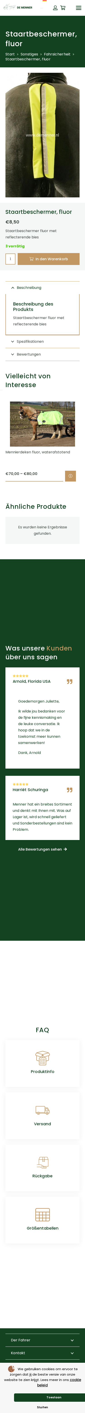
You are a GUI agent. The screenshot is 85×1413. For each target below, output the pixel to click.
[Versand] (42, 1110)
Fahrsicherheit (57, 54)
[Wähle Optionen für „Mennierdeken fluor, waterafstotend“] (70, 476)
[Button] (55, 8)
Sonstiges (29, 54)
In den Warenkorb (52, 259)
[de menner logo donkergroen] (18, 8)
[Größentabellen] (42, 1215)
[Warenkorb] (63, 8)
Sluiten (42, 1407)
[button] (78, 8)
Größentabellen (42, 1228)
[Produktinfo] (42, 1058)
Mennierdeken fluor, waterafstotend (37, 452)
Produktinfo (42, 1071)
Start (10, 54)
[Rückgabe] (42, 1162)
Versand (42, 1124)
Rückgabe (42, 1176)
